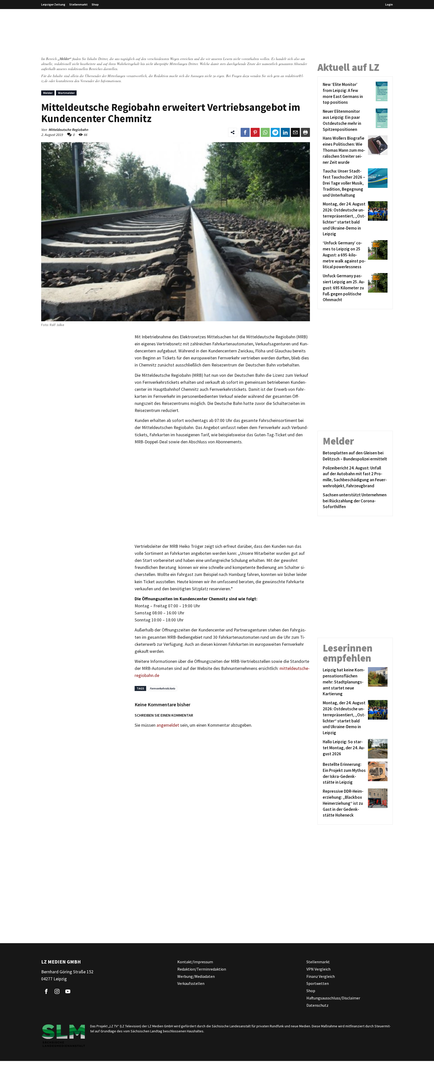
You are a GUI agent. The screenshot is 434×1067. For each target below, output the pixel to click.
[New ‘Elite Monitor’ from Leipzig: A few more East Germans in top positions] (377, 93)
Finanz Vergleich (320, 976)
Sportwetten (317, 983)
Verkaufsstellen (190, 983)
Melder (47, 93)
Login (389, 4)
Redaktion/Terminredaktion (201, 969)
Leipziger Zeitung (53, 4)
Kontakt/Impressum (195, 961)
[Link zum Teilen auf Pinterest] (255, 132)
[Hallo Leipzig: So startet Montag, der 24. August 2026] (377, 749)
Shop (95, 4)
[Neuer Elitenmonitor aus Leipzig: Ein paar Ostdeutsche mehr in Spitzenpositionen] (377, 120)
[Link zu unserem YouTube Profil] (68, 991)
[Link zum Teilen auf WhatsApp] (265, 132)
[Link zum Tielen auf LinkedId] (285, 132)
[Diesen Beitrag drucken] (305, 132)
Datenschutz (317, 1005)
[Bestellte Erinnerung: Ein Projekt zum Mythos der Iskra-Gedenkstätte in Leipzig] (377, 773)
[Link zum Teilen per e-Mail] (295, 132)
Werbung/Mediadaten (196, 976)
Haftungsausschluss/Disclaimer (333, 997)
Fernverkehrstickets (162, 688)
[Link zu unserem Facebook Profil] (46, 991)
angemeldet (167, 725)
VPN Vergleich (318, 969)
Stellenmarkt (78, 4)
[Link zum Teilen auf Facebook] (245, 132)
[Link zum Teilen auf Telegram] (275, 132)
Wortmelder (66, 93)
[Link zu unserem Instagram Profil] (57, 991)
